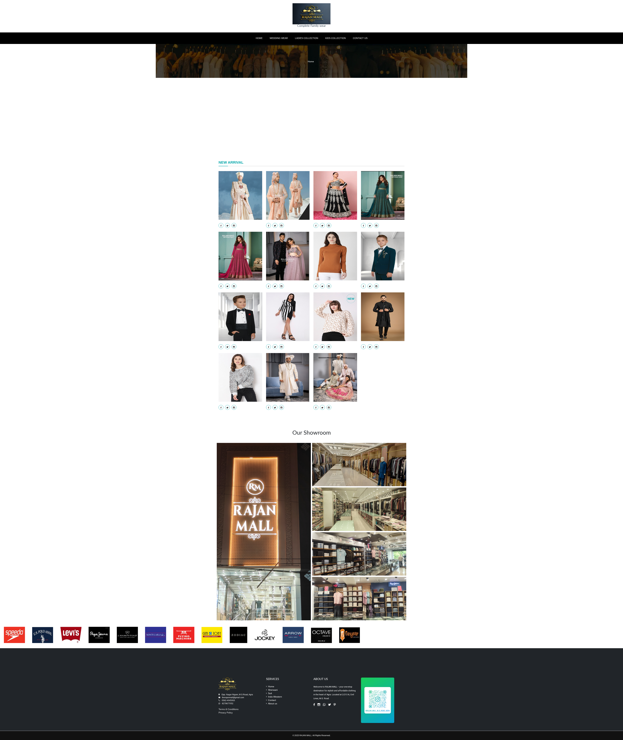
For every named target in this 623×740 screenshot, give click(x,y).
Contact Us (360, 38)
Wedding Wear (279, 38)
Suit (270, 693)
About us (272, 703)
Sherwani (273, 690)
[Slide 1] (302, 142)
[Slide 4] (320, 142)
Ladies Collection (306, 38)
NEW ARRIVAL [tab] (231, 162)
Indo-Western (275, 696)
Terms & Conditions (228, 709)
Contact (272, 700)
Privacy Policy (226, 712)
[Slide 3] (314, 142)
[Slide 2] (308, 142)
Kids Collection (335, 38)
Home (259, 38)
